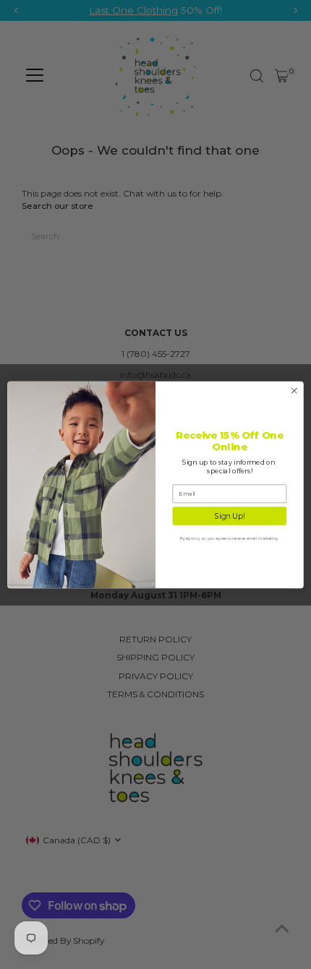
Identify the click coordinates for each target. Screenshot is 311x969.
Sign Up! (229, 515)
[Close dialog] (294, 390)
